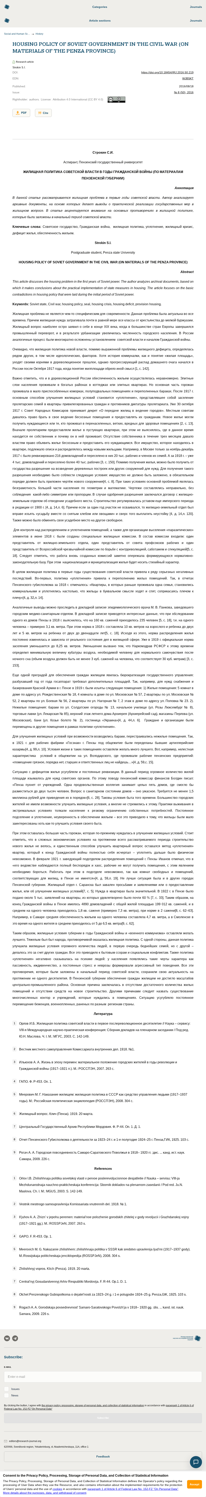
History (39, 33)
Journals (196, 6)
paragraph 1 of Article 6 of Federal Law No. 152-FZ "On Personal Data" (133, 1489)
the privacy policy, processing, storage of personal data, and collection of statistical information (93, 1405)
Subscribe (103, 1418)
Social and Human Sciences (17, 33)
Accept (194, 1484)
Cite (45, 113)
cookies (57, 1489)
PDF (24, 112)
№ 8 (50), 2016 (184, 92)
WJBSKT (188, 78)
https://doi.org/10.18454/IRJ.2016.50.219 (167, 72)
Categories (99, 6)
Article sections (100, 20)
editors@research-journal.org (25, 1441)
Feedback (103, 1456)
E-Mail (7, 1367)
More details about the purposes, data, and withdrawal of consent (44, 1492)
